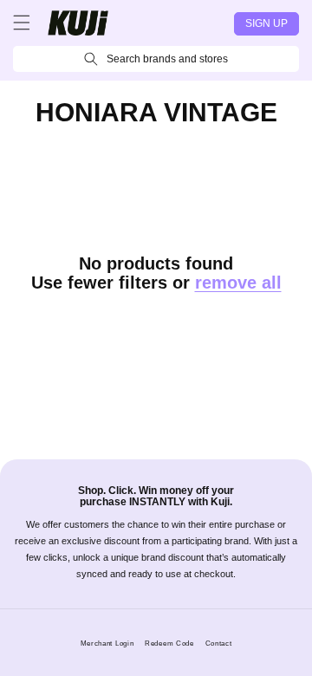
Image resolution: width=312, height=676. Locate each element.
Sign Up (266, 23)
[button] (22, 22)
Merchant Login (107, 643)
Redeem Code (169, 643)
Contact (218, 643)
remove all (238, 282)
